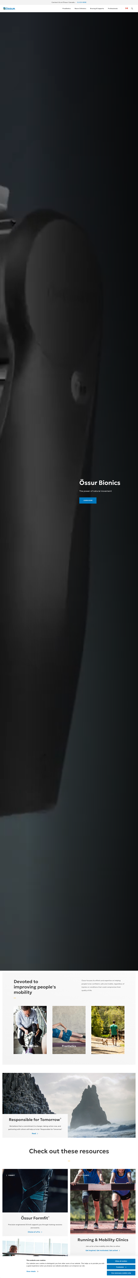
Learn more (87, 500)
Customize (120, 1267)
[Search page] (132, 8)
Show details (31, 1271)
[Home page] (9, 8)
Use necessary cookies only (121, 1273)
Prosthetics (67, 8)
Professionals (113, 8)
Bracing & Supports (97, 8)
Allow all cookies (121, 1261)
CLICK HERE (81, 2)
